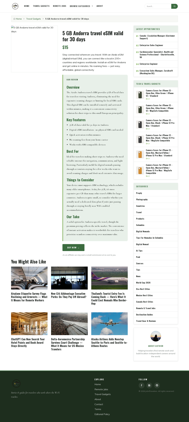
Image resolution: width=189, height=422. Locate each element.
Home (26, 5)
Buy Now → (73, 247)
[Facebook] (142, 385)
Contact (98, 404)
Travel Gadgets (41, 5)
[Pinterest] (157, 385)
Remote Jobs (59, 5)
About (100, 5)
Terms (97, 409)
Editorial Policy (102, 414)
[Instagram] (149, 385)
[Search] (174, 6)
